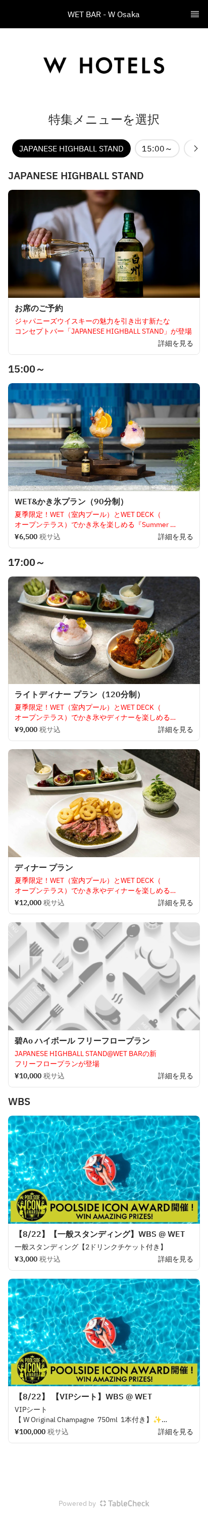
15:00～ (157, 148)
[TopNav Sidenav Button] (195, 14)
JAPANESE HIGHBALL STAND (71, 148)
